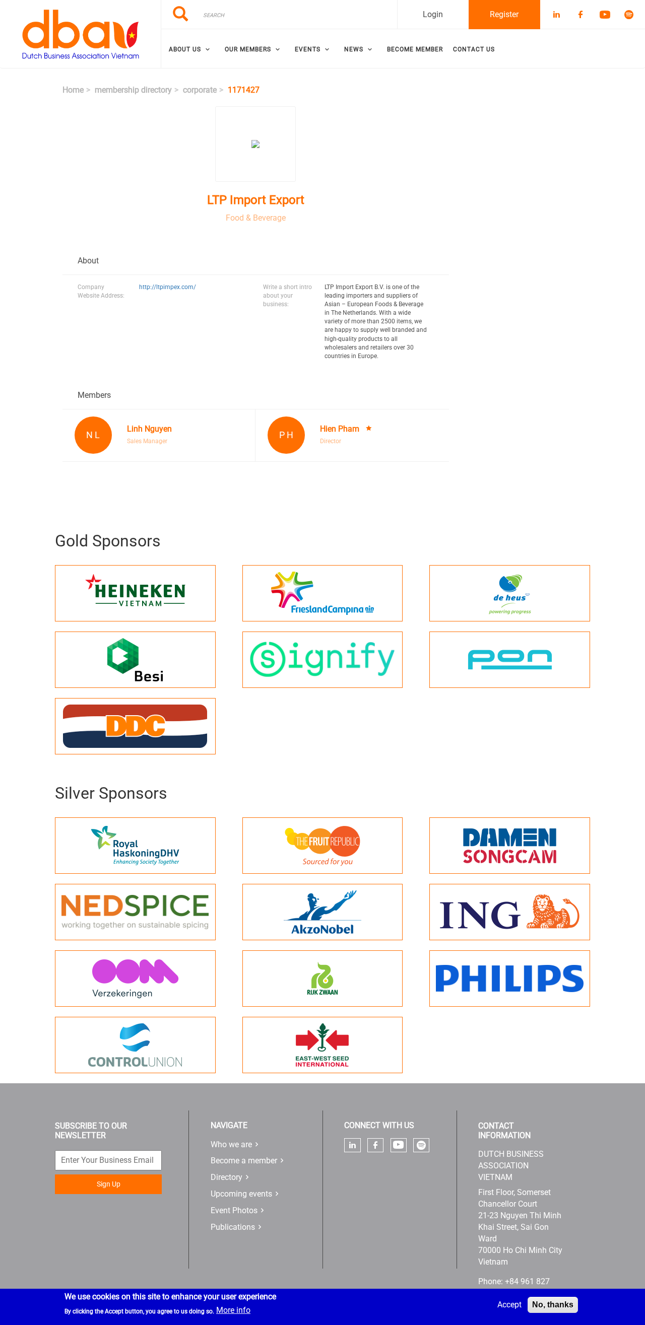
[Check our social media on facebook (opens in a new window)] (375, 1145)
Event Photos (234, 1210)
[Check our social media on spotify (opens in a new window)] (421, 1145)
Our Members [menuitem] (248, 49)
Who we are (231, 1144)
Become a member (244, 1160)
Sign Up (108, 1184)
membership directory (133, 90)
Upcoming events (241, 1194)
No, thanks (552, 1304)
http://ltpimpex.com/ (167, 287)
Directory (226, 1177)
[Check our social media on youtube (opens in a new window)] (398, 1145)
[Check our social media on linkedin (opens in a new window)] (352, 1145)
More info (233, 1310)
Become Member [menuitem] (415, 49)
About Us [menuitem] (185, 49)
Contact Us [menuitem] (474, 49)
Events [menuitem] (307, 49)
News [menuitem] (353, 49)
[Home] (80, 34)
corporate (200, 90)
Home (73, 90)
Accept (509, 1304)
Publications (233, 1227)
